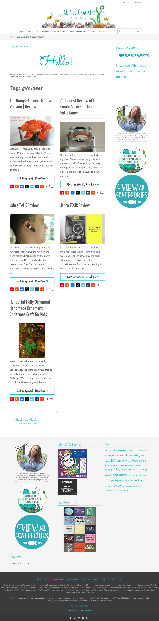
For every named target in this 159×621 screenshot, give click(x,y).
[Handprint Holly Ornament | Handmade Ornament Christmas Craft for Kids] (32, 340)
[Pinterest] (134, 57)
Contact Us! (124, 2)
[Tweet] (27, 186)
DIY (113, 461)
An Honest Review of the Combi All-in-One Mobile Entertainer (79, 107)
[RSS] (87, 618)
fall (117, 461)
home (124, 469)
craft (125, 455)
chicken (134, 451)
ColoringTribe (117, 456)
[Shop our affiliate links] (67, 494)
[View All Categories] (132, 191)
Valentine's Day (123, 490)
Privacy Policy (137, 2)
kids (116, 474)
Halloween (131, 466)
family (123, 460)
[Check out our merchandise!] (79, 529)
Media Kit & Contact (108, 579)
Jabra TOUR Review (75, 205)
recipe (138, 480)
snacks (124, 486)
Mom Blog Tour (133, 475)
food (135, 461)
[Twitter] (128, 57)
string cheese (135, 486)
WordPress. (87, 611)
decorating (134, 455)
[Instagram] (140, 57)
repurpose (108, 486)
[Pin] (12, 186)
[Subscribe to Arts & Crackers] (132, 158)
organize (108, 481)
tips (116, 490)
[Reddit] (42, 186)
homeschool (131, 470)
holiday (117, 469)
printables (128, 480)
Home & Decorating (89, 579)
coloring (108, 455)
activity (108, 451)
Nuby (144, 475)
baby (129, 450)
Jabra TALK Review (24, 205)
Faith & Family (72, 579)
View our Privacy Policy (79, 606)
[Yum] (17, 186)
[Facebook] (122, 57)
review (117, 486)
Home (39, 579)
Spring (129, 486)
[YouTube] (146, 57)
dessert (143, 456)
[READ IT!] (32, 178)
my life (140, 475)
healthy (108, 469)
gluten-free (122, 465)
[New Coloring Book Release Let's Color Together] (72, 477)
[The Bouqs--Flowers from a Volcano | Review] (32, 131)
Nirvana (79, 611)
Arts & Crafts (58, 579)
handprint (139, 466)
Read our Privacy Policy (21, 46)
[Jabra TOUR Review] (82, 229)
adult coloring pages (119, 451)
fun (140, 461)
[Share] (22, 186)
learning (123, 474)
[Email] (32, 186)
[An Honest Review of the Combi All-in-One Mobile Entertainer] (82, 137)
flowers (129, 461)
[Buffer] (37, 186)
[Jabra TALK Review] (32, 229)
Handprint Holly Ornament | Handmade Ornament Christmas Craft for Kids (31, 308)
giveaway (114, 466)
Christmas (142, 451)
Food (47, 579)
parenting (114, 481)
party (120, 481)
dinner (108, 461)
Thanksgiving (109, 490)
